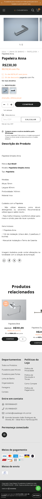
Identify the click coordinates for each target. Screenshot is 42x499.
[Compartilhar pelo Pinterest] (19, 261)
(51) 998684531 (11, 409)
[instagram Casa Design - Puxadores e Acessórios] (4, 434)
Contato (5, 392)
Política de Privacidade (29, 369)
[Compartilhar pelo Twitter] (15, 261)
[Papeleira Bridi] (22, 339)
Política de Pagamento (29, 389)
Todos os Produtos (9, 365)
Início (4, 52)
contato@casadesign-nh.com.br (18, 413)
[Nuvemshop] (9, 489)
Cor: (8, 85)
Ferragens (6, 387)
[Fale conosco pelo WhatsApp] (38, 488)
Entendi (36, 495)
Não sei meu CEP (7, 124)
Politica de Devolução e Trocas (29, 377)
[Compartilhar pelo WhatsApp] (4, 260)
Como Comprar (30, 384)
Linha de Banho (8, 379)
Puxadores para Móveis (11, 370)
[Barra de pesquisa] (32, 10)
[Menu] (4, 10)
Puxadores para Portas (11, 374)
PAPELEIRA (32, 52)
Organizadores (8, 383)
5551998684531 (11, 404)
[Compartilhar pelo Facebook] (9, 261)
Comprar (10, 339)
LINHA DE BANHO (16, 52)
